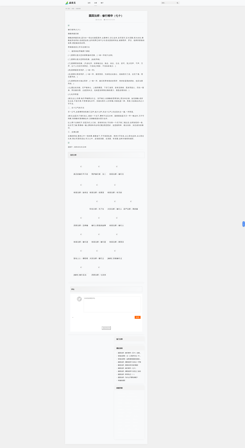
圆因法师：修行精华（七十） (127, 368)
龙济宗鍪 (121, 399)
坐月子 (135, 406)
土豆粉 (120, 422)
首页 (89, 3)
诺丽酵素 (121, 409)
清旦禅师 (132, 393)
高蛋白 (135, 419)
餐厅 (102, 3)
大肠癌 (128, 409)
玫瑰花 (135, 422)
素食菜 (127, 426)
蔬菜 (120, 435)
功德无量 (121, 429)
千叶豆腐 (137, 403)
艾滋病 (120, 403)
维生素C (128, 403)
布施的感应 (121, 380)
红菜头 (120, 406)
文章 (95, 3)
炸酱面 (120, 432)
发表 (137, 317)
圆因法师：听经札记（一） (126, 374)
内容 (73, 8)
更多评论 (106, 328)
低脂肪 (127, 419)
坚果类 (129, 413)
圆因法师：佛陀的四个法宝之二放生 (129, 371)
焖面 (127, 432)
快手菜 (134, 432)
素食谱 (135, 426)
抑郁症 (120, 419)
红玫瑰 (127, 422)
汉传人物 (99, 19)
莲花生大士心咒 (132, 396)
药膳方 (137, 429)
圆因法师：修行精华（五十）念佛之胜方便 (131, 353)
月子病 (127, 406)
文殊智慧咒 (121, 396)
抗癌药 (129, 429)
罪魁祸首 (121, 416)
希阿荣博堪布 (122, 393)
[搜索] (177, 2)
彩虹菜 (136, 416)
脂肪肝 (128, 416)
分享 (243, 224)
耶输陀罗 (129, 399)
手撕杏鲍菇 (121, 413)
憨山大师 (137, 409)
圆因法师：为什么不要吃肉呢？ (128, 377)
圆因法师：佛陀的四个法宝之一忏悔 (129, 362)
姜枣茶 (120, 426)
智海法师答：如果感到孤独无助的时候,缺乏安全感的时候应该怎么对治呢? (141, 359)
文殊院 (137, 399)
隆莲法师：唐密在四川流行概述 (128, 365)
